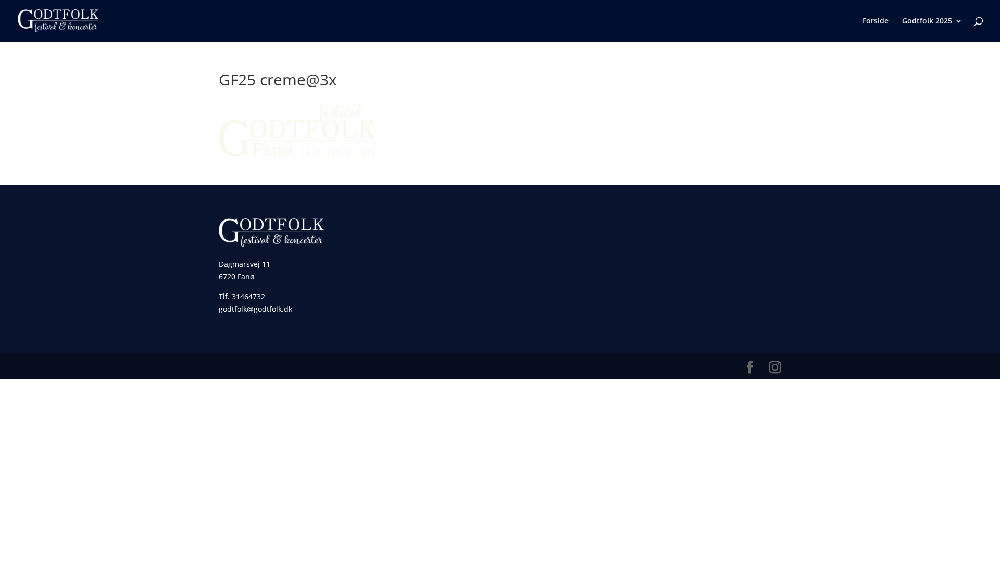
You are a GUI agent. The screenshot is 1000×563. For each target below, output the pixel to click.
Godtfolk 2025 (927, 21)
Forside (876, 21)
